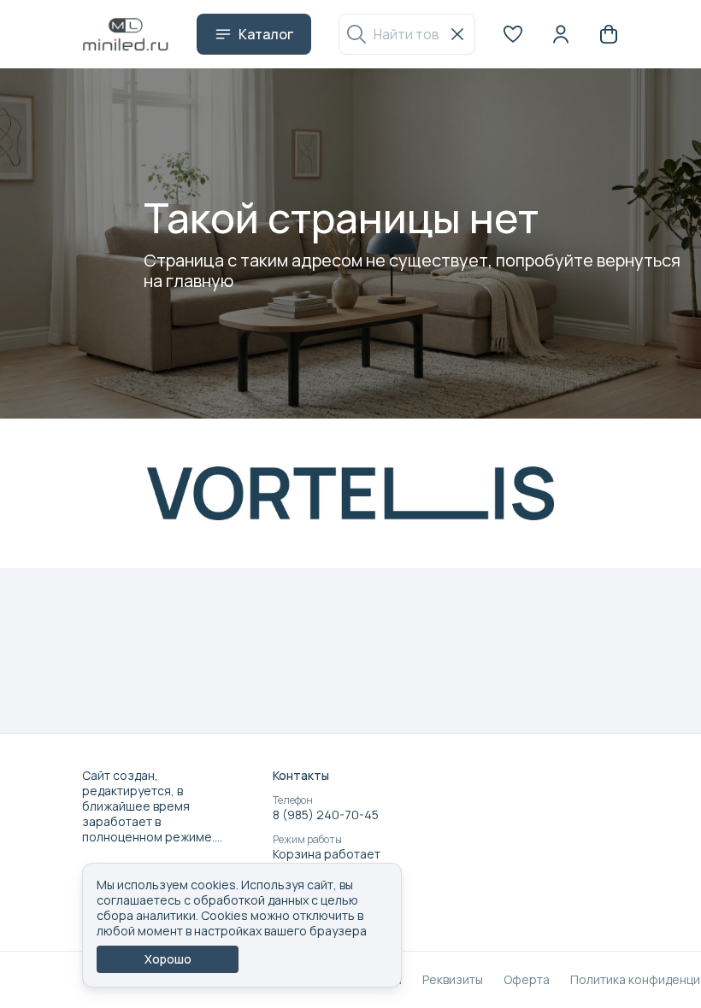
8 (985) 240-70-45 (326, 815)
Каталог (266, 34)
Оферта (527, 979)
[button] (513, 34)
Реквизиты (452, 979)
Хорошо (167, 959)
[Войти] (561, 34)
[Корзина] (608, 34)
